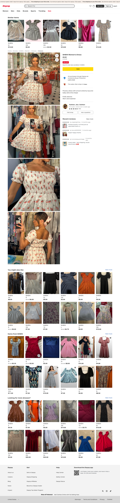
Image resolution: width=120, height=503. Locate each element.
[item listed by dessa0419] (51, 347)
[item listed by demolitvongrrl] (33, 377)
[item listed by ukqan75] (51, 377)
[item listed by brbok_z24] (16, 283)
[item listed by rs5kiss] (69, 377)
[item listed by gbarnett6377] (86, 377)
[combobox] (49, 6)
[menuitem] (5, 11)
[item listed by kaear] (86, 283)
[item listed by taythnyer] (86, 411)
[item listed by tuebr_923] (16, 411)
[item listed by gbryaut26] (33, 411)
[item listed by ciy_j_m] (51, 411)
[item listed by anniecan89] (16, 441)
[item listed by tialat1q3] (104, 411)
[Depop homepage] (6, 6)
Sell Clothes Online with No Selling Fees (66, 494)
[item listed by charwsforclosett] (104, 313)
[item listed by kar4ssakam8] (69, 283)
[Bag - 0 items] (93, 6)
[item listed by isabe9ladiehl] (104, 283)
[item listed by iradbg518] (33, 313)
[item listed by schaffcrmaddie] (86, 441)
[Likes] (90, 6)
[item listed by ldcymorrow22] (16, 377)
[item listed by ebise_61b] (33, 347)
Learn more (71, 80)
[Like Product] (22, 21)
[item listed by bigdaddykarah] (86, 347)
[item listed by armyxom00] (104, 377)
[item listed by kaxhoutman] (104, 441)
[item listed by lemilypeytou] (69, 347)
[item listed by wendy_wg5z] (86, 313)
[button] (81, 109)
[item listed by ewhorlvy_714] (16, 347)
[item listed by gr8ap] (51, 283)
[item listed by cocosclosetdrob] (104, 347)
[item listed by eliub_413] (16, 313)
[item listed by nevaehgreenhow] (51, 313)
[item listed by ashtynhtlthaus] (33, 441)
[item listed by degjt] (69, 441)
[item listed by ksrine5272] (51, 441)
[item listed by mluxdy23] (69, 313)
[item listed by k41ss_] (69, 411)
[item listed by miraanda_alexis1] (33, 283)
